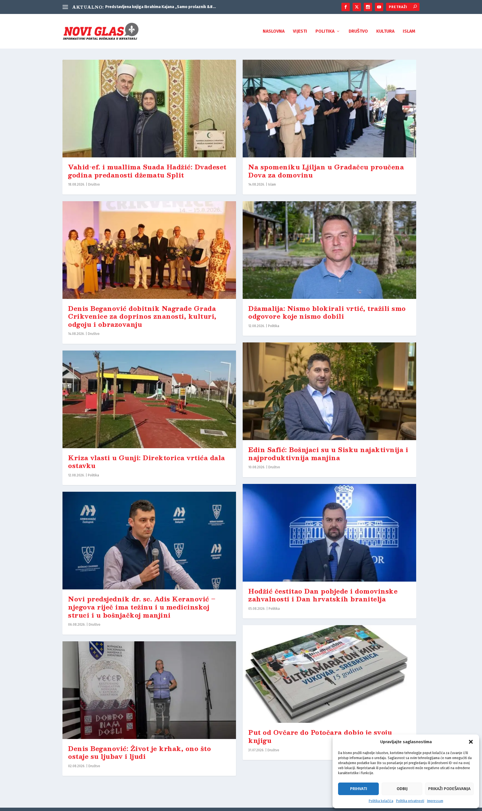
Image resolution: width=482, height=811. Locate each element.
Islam (409, 31)
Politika (324, 31)
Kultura (385, 31)
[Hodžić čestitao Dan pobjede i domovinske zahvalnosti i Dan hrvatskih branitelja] (329, 533)
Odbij (402, 788)
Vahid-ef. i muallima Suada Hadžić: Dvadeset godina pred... (159, 6)
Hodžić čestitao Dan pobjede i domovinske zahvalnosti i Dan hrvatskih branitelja (322, 595)
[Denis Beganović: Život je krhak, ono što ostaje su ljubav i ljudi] (149, 690)
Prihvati (358, 788)
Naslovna (274, 31)
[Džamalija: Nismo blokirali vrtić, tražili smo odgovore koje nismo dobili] (329, 250)
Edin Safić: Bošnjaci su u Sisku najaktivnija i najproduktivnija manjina (328, 453)
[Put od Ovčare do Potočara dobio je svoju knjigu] (329, 674)
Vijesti (300, 31)
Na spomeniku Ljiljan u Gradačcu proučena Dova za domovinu (326, 171)
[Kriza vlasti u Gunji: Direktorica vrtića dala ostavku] (149, 399)
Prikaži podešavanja (449, 788)
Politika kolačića (381, 801)
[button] (471, 742)
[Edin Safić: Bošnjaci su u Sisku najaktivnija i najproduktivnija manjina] (329, 391)
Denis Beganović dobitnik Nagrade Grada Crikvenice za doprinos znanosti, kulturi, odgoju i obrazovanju (142, 316)
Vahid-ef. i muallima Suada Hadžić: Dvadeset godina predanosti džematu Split (147, 171)
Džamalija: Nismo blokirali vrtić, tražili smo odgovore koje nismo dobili (327, 312)
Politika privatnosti (410, 801)
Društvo (358, 31)
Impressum (435, 801)
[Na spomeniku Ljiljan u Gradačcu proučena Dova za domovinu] (329, 108)
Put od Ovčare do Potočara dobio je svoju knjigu (320, 736)
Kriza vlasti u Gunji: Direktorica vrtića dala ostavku (146, 461)
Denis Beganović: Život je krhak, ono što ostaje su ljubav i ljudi (139, 752)
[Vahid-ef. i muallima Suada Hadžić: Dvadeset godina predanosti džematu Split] (149, 108)
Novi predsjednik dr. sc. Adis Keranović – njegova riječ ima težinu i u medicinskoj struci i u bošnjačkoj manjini (142, 607)
